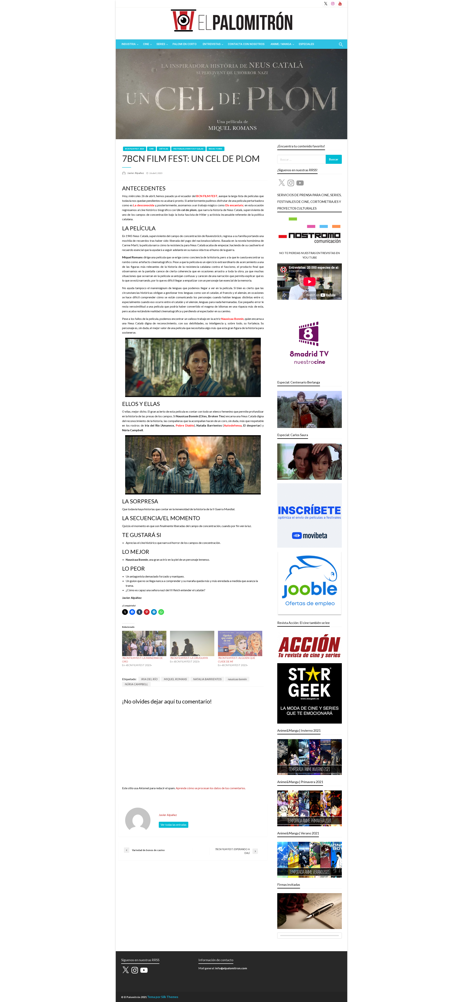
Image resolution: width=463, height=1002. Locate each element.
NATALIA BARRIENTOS (207, 679)
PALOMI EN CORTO (185, 44)
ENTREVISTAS (211, 44)
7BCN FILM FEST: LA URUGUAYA (189, 657)
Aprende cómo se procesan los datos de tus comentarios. (211, 788)
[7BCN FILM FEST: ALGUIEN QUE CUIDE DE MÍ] (240, 643)
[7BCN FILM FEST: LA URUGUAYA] (192, 643)
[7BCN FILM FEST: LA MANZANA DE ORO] (144, 643)
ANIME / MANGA (281, 44)
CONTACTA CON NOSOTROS (246, 44)
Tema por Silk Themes (162, 997)
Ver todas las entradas (173, 824)
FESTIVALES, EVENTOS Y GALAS (188, 149)
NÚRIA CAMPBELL (136, 684)
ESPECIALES (306, 44)
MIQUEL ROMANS (175, 679)
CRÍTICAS (163, 149)
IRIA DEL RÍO (149, 679)
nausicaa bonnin (237, 679)
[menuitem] (129, 44)
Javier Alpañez (136, 173)
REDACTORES (215, 149)
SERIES (160, 44)
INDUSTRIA (129, 44)
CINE (146, 44)
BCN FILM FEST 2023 (134, 149)
